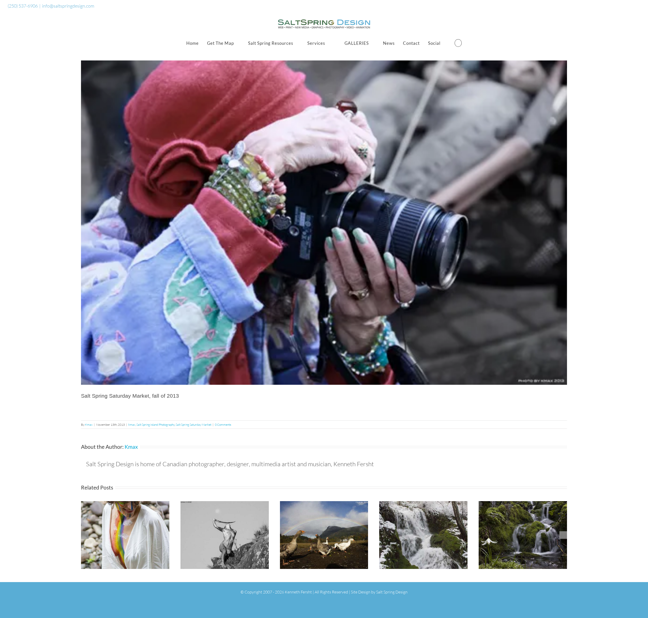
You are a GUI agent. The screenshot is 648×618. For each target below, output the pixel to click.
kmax (131, 425)
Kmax (89, 425)
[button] (458, 43)
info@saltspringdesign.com (68, 6)
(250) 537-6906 (23, 6)
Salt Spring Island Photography (155, 425)
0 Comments (223, 425)
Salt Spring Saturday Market (193, 425)
